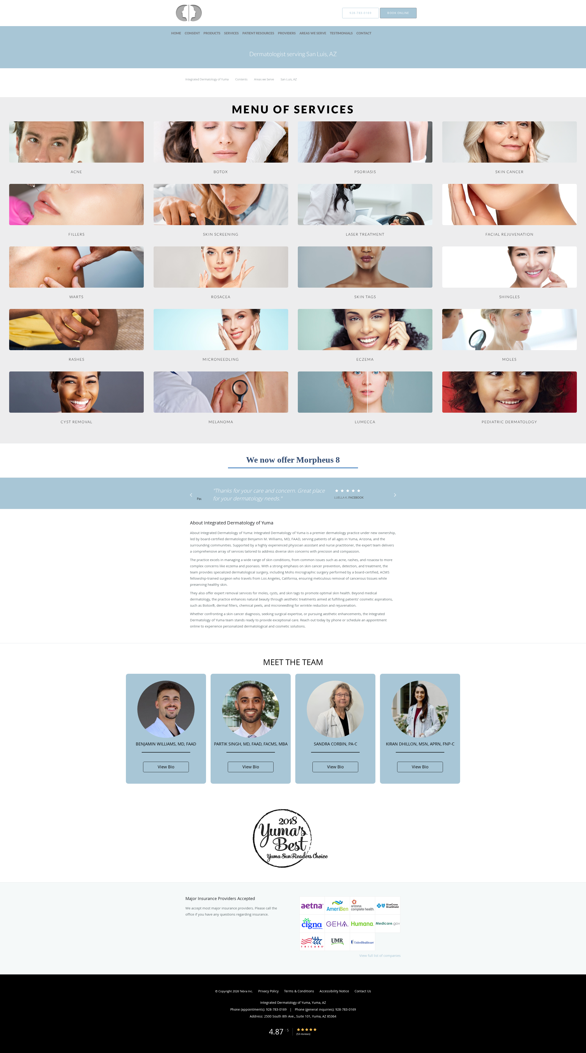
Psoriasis (365, 171)
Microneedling (221, 359)
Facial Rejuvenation (510, 234)
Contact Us (363, 991)
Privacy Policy (268, 991)
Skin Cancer (509, 171)
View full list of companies (380, 955)
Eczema (365, 359)
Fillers (76, 234)
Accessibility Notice (334, 991)
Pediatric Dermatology (509, 422)
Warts (76, 297)
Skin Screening (221, 234)
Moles (509, 359)
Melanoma (221, 422)
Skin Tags (365, 297)
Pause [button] (199, 499)
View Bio (166, 766)
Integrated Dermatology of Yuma (207, 79)
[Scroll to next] (393, 496)
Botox (221, 171)
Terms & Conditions (299, 991)
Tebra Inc (246, 991)
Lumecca (365, 422)
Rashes (76, 359)
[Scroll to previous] (192, 496)
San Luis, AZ (289, 79)
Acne (76, 171)
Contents (241, 79)
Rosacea (221, 297)
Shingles (509, 297)
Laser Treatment (365, 234)
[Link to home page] (182, 13)
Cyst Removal (76, 422)
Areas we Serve (264, 79)
